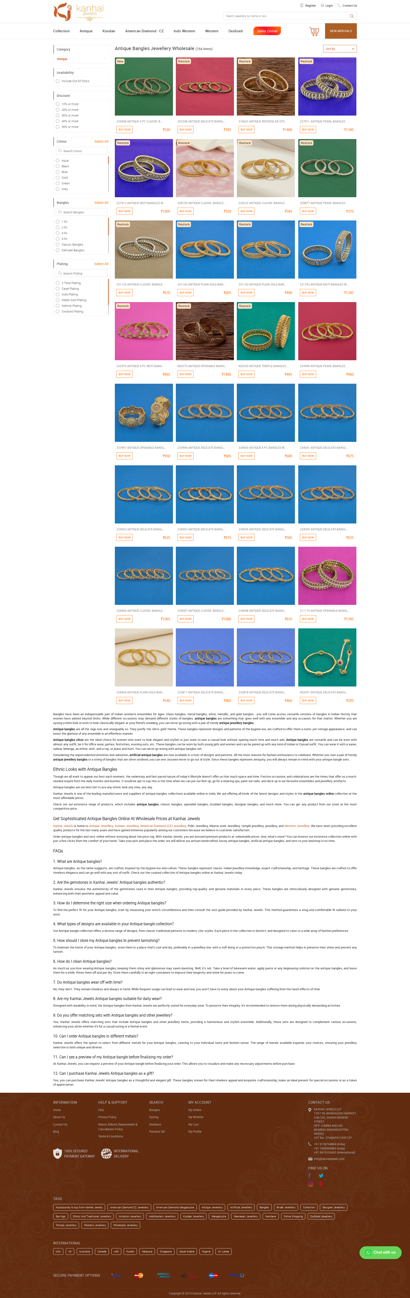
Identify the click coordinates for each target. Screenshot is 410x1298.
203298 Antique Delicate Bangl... (201, 121)
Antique (86, 30)
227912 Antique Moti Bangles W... (140, 203)
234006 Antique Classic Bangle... (140, 610)
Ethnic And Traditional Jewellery (92, 1216)
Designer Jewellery (333, 1207)
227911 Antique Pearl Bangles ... (324, 121)
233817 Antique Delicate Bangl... (201, 692)
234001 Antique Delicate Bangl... (324, 447)
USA (58, 1251)
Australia (84, 1251)
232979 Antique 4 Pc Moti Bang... (140, 366)
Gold (65, 177)
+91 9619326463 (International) (334, 1152)
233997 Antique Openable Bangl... (141, 447)
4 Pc (65, 233)
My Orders (194, 1110)
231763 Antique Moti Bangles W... (324, 284)
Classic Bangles (72, 244)
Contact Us (60, 1124)
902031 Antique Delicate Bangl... (324, 692)
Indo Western (184, 30)
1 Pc (65, 221)
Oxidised (235, 30)
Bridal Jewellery (286, 1207)
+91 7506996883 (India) (329, 1148)
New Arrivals (341, 31)
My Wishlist (195, 1117)
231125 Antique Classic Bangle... (140, 284)
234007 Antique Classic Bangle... (201, 610)
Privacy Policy (107, 1117)
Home (57, 1110)
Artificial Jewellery (241, 1207)
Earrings (60, 1216)
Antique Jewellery (101, 826)
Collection (61, 30)
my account (199, 1102)
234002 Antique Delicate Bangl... (140, 529)
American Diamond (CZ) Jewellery (163, 826)
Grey (65, 189)
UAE (116, 1251)
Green (66, 183)
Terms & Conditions (110, 1136)
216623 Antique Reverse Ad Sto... (262, 121)
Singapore (166, 1251)
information (65, 1102)
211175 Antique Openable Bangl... (325, 610)
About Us (59, 1117)
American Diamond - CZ (144, 30)
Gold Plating (70, 294)
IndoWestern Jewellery (162, 1216)
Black (65, 166)
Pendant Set (157, 1131)
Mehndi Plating (72, 305)
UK (70, 1251)
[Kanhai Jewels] (80, 10)
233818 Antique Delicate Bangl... (262, 692)
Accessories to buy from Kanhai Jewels (79, 1207)
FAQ (101, 1110)
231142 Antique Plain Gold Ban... (201, 284)
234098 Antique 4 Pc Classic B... (139, 121)
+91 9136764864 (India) (329, 1144)
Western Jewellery (297, 826)
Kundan (108, 30)
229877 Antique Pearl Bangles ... (324, 203)
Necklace (155, 1124)
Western (212, 30)
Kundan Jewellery (127, 826)
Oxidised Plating (72, 311)
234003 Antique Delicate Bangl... (201, 529)
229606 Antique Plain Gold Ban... (140, 692)
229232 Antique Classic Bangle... (262, 203)
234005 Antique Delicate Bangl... (324, 529)
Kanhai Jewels (63, 826)
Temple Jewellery (66, 1225)
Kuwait (130, 1251)
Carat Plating (70, 288)
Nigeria (206, 1251)
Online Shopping (293, 1216)
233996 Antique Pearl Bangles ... (324, 366)
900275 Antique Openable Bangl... (202, 366)
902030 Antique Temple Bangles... (263, 366)
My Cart (193, 1124)
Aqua (65, 160)
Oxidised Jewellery (321, 1216)
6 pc (65, 239)
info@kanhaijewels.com (329, 1159)
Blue (65, 172)
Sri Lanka (223, 1251)
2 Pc (65, 227)
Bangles (154, 1110)
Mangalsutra (218, 1216)
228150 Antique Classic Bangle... (201, 203)
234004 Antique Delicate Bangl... (262, 529)
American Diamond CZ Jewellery (129, 1207)
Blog (56, 1131)
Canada (102, 1251)
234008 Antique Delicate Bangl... (262, 610)
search (156, 1102)
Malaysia (147, 1251)
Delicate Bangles (73, 250)
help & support (112, 1102)
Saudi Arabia (186, 1251)
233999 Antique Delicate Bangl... (201, 447)
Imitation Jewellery (130, 1216)
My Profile (194, 1131)
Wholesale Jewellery (125, 1225)
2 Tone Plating (71, 283)
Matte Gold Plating (74, 300)
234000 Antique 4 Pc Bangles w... (262, 447)
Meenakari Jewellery (246, 1216)
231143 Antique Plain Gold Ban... (262, 284)
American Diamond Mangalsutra (175, 1207)
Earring (153, 1117)
